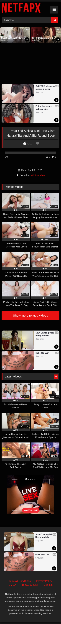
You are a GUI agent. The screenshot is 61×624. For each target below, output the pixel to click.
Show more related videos (30, 315)
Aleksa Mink (38, 175)
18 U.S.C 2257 (30, 584)
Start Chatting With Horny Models (12, 38)
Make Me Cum (42, 353)
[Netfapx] (25, 8)
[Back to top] (51, 615)
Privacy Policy (44, 581)
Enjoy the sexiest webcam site (44, 107)
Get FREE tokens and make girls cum (41, 38)
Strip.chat (4, 40)
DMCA (12, 584)
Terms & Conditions (20, 581)
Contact (48, 584)
